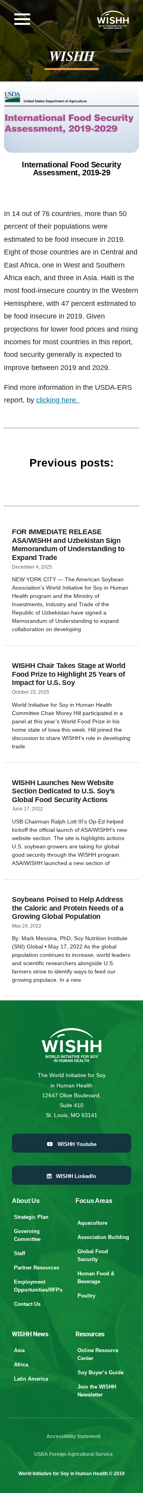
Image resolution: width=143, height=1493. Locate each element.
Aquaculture (92, 1223)
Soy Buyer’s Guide (100, 1372)
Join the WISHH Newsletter (96, 1391)
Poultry (86, 1296)
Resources (89, 1334)
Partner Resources (36, 1268)
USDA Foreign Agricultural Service (73, 1454)
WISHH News (30, 1334)
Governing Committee (27, 1235)
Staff (19, 1253)
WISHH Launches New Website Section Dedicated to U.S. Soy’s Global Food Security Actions (63, 791)
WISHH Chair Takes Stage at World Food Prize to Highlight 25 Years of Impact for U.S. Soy (68, 674)
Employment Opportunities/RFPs (38, 1286)
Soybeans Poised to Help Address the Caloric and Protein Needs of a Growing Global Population (68, 907)
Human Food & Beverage (95, 1277)
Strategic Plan (31, 1217)
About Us (25, 1200)
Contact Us (27, 1304)
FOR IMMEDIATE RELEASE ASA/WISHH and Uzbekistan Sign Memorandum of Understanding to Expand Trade (68, 545)
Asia (19, 1350)
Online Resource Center (97, 1354)
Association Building (103, 1237)
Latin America (31, 1379)
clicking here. (58, 400)
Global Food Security (92, 1255)
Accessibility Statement (73, 1436)
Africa (21, 1365)
